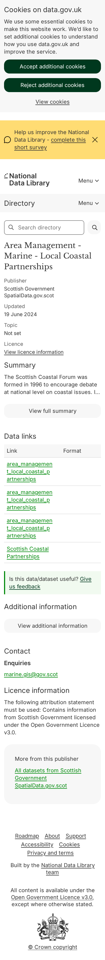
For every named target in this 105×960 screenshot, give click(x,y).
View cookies (53, 102)
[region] (52, 503)
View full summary (52, 411)
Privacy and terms (50, 853)
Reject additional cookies (52, 85)
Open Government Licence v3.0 (51, 897)
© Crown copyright (52, 947)
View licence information (34, 352)
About (52, 836)
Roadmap (27, 836)
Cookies (69, 844)
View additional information (53, 626)
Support (76, 836)
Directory (19, 203)
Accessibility (37, 844)
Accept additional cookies (53, 66)
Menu (85, 180)
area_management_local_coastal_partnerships (29, 471)
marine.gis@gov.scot (31, 674)
